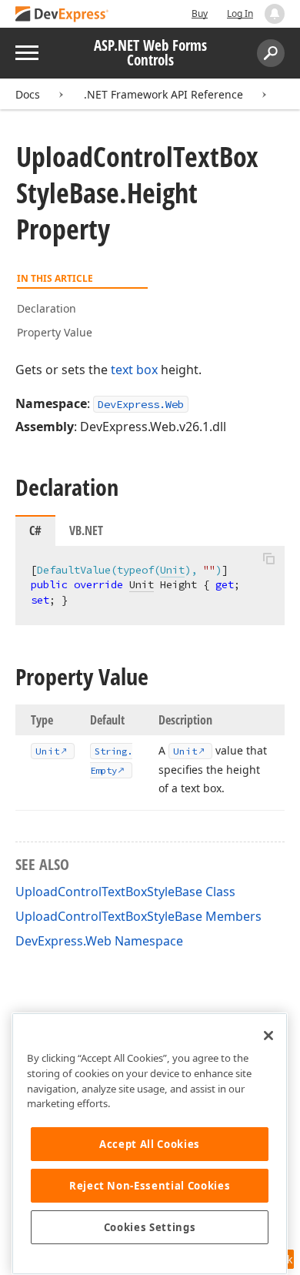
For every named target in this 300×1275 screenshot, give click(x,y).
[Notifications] (275, 14)
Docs (27, 94)
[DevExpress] (62, 15)
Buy (200, 13)
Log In (240, 13)
